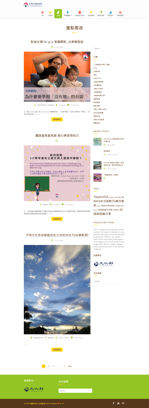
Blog (95, 68)
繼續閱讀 (57, 119)
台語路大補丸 (80, 15)
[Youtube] (118, 403)
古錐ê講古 (111, 197)
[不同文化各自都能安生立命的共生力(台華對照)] (57, 289)
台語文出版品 (98, 88)
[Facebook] (113, 403)
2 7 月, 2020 (59, 240)
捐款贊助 (120, 15)
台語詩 (98, 205)
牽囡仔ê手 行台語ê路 (38, 403)
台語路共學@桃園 (107, 206)
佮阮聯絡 (91, 15)
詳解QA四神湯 (98, 119)
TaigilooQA (100, 196)
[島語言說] (97, 154)
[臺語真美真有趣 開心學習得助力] (57, 173)
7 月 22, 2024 (111, 169)
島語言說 (107, 151)
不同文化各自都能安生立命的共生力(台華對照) (57, 235)
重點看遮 (51, 105)
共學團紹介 (68, 15)
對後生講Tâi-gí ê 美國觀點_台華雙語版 (57, 41)
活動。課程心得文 (99, 109)
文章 (58, 15)
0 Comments (74, 105)
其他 (95, 75)
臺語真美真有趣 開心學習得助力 (57, 135)
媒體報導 (96, 99)
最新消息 (101, 15)
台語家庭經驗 (98, 82)
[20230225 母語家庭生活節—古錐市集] (97, 142)
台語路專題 (97, 92)
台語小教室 (118, 197)
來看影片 (110, 15)
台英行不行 (97, 78)
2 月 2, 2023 (111, 145)
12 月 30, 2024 (112, 154)
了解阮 (50, 15)
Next (70, 366)
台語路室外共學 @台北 (108, 210)
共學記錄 (96, 71)
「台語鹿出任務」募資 (101, 64)
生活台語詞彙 (98, 113)
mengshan (62, 105)
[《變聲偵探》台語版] (97, 178)
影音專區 (96, 102)
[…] (38, 114)
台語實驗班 (97, 85)
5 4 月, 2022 (59, 47)
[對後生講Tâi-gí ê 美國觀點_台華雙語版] (57, 76)
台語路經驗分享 (42, 105)
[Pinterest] (123, 403)
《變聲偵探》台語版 (111, 175)
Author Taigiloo (63, 338)
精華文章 (96, 116)
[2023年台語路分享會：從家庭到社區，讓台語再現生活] (97, 165)
